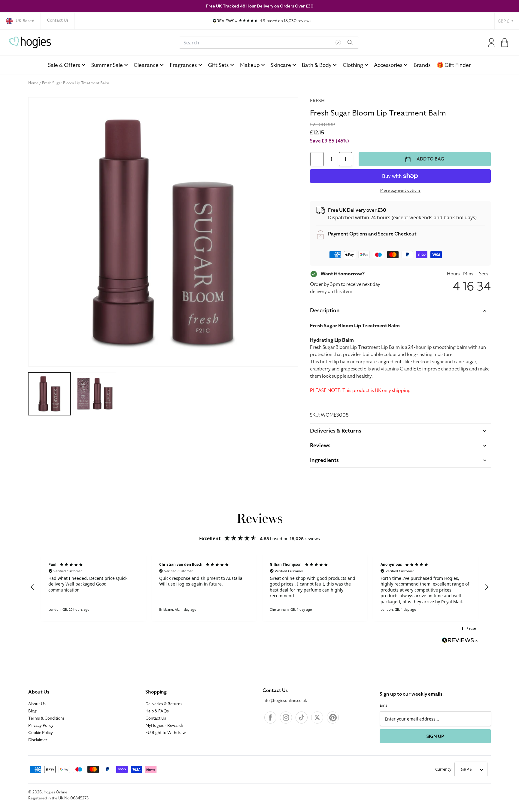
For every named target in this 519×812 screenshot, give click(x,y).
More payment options (400, 190)
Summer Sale (107, 65)
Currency (443, 769)
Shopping (156, 692)
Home (33, 83)
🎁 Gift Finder (454, 65)
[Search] (350, 43)
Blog (32, 711)
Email (384, 705)
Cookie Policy (40, 733)
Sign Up (435, 736)
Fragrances (183, 65)
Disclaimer (37, 740)
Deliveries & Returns (163, 704)
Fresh (317, 100)
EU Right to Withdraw (165, 733)
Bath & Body (317, 65)
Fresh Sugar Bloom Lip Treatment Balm (75, 83)
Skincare (281, 65)
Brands (422, 65)
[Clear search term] (338, 43)
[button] (504, 42)
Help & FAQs (157, 711)
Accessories (388, 65)
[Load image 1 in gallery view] (49, 394)
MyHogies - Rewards (164, 726)
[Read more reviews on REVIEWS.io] (460, 641)
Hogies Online (55, 792)
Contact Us (57, 20)
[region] (259, 587)
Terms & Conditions (46, 718)
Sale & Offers (64, 65)
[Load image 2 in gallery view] (95, 394)
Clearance (146, 65)
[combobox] (269, 43)
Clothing (353, 65)
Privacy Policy (40, 726)
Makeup (250, 65)
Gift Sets (218, 65)
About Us (38, 692)
